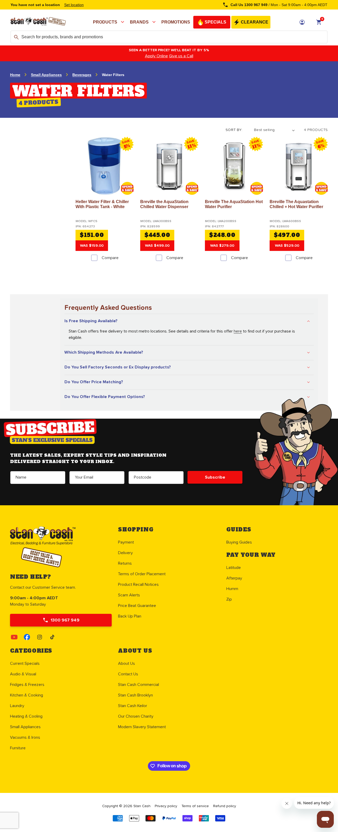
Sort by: (234, 130)
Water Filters (113, 75)
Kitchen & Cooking (26, 695)
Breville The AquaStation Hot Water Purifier (234, 204)
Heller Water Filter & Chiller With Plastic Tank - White (102, 204)
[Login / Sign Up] (302, 22)
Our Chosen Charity (135, 716)
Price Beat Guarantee (137, 606)
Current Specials (25, 663)
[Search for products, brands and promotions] (16, 37)
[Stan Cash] (38, 22)
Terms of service (195, 806)
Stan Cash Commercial (138, 685)
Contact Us (128, 674)
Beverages (81, 75)
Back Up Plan (129, 616)
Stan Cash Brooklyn (135, 695)
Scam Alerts (129, 595)
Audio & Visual (23, 674)
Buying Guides (239, 542)
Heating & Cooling (26, 716)
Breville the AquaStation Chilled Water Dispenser (164, 204)
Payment (126, 542)
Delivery (125, 553)
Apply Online (156, 56)
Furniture (18, 748)
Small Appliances (46, 75)
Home (15, 75)
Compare (110, 258)
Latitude (233, 567)
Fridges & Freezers (27, 685)
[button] (109, 22)
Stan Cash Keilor (132, 706)
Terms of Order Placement (142, 574)
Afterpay (234, 578)
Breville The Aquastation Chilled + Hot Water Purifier (296, 204)
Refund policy (224, 806)
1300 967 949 (65, 620)
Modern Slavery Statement (142, 727)
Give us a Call (181, 56)
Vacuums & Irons (25, 737)
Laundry (17, 706)
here (238, 331)
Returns (125, 563)
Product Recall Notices (138, 584)
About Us (126, 663)
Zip (229, 599)
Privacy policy (166, 806)
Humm (232, 589)
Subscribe (215, 477)
